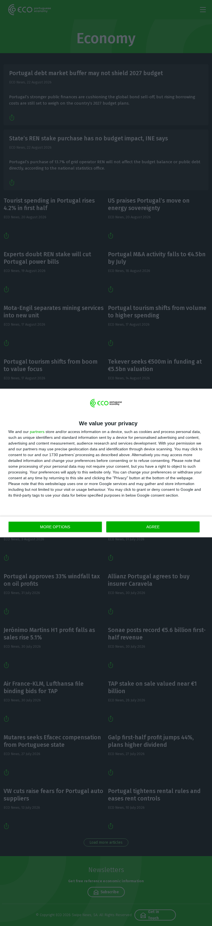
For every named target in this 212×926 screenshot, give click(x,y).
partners (37, 432)
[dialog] (106, 463)
